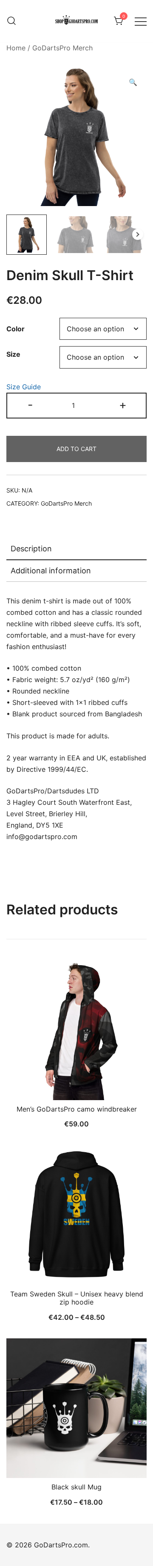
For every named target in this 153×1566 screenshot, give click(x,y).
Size (13, 354)
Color (15, 329)
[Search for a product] (11, 21)
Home (16, 48)
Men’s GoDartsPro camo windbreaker (77, 1109)
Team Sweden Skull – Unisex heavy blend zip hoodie (76, 1298)
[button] (133, 82)
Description (31, 548)
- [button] (30, 405)
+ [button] (123, 405)
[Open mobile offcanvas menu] (141, 21)
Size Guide (23, 387)
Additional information (51, 570)
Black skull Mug (76, 1487)
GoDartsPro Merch (62, 48)
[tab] (76, 549)
